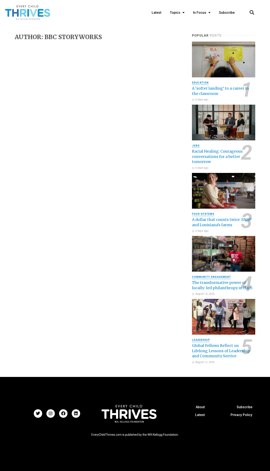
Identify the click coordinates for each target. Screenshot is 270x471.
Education (200, 82)
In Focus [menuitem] (199, 13)
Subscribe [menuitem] (227, 13)
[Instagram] (50, 413)
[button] (252, 12)
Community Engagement (211, 276)
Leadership (201, 339)
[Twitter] (38, 413)
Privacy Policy (241, 415)
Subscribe (244, 407)
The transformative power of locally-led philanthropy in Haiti (222, 285)
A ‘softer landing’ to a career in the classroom (220, 91)
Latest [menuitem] (156, 13)
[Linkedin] (76, 413)
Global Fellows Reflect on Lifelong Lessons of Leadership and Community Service (221, 350)
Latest (200, 415)
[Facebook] (63, 413)
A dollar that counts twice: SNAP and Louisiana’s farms (222, 222)
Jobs (196, 145)
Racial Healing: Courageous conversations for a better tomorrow (217, 156)
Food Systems (203, 213)
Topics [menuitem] (175, 13)
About (200, 407)
